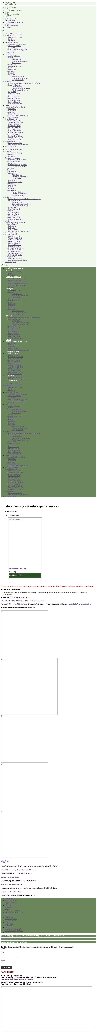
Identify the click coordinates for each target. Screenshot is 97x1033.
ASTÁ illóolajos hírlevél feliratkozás (11, 892)
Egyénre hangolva (11, 902)
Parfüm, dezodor (13, 114)
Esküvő (10, 39)
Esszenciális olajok (14, 85)
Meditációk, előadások (12, 42)
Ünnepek (8, 35)
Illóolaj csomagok (14, 93)
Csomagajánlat (10, 141)
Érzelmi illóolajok (14, 98)
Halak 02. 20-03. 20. (15, 124)
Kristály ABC (9, 905)
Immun (10, 95)
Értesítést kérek (6, 967)
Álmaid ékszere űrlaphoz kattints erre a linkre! (17, 979)
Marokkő (11, 73)
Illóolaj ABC (9, 907)
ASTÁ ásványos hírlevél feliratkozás (11, 884)
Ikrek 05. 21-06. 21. (14, 129)
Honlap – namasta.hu (12, 14)
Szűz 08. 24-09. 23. (14, 134)
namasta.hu (71, 604)
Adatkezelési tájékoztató (13, 910)
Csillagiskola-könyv (11, 117)
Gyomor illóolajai (14, 100)
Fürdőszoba (12, 109)
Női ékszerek (16, 63)
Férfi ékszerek (17, 59)
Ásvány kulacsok (10, 9)
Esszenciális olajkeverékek (21, 88)
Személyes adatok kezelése (14, 912)
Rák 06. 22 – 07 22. (14, 131)
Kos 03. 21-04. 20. (14, 126)
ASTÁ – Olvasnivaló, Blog (13, 34)
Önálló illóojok (17, 86)
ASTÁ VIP (11, 47)
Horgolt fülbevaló (18, 80)
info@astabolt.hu (32, 936)
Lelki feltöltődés (13, 97)
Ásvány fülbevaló (18, 76)
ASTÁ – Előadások (14, 46)
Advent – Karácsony (15, 37)
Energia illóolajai (14, 102)
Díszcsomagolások (11, 900)
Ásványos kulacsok (14, 56)
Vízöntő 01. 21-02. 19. (15, 122)
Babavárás (12, 69)
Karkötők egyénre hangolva (14, 10)
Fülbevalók (12, 75)
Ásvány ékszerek (10, 7)
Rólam (7, 12)
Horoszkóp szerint (11, 119)
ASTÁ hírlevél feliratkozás (5, 861)
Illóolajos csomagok (15, 143)
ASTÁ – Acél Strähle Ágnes (17, 604)
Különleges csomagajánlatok (18, 144)
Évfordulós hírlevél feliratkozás (10, 877)
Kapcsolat (8, 16)
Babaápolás (12, 110)
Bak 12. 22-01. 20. (14, 121)
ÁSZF (7, 909)
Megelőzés (12, 92)
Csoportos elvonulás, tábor (17, 44)
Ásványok (8, 54)
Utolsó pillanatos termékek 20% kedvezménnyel (24, 83)
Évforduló (11, 41)
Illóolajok (8, 81)
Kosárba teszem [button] (16, 575)
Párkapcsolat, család (15, 66)
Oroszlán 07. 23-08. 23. (16, 132)
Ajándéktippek (9, 898)
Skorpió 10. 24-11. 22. (15, 138)
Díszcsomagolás (10, 146)
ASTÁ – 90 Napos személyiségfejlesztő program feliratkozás (18, 870)
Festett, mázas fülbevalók (20, 78)
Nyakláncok (12, 64)
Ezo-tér (7, 105)
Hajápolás (11, 112)
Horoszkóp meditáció (19, 51)
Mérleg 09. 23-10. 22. (15, 136)
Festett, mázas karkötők (20, 61)
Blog (6, 904)
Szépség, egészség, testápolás (15, 107)
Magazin (11, 52)
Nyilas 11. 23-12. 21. (15, 139)
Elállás (7, 914)
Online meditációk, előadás (17, 49)
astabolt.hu (87, 604)
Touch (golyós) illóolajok (20, 90)
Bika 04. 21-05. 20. (14, 127)
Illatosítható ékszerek (15, 104)
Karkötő (11, 58)
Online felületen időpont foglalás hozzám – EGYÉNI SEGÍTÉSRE (23, 601)
